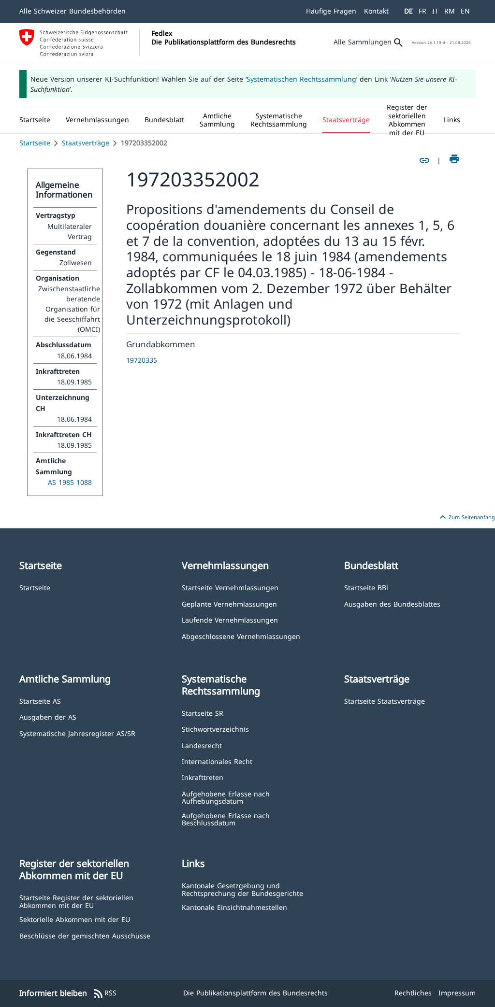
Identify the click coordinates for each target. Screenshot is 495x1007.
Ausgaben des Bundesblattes (392, 603)
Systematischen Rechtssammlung (301, 79)
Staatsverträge (85, 142)
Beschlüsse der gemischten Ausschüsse (84, 935)
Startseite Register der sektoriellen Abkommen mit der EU (76, 901)
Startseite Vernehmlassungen (230, 587)
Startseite (34, 142)
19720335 (141, 360)
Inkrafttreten (202, 777)
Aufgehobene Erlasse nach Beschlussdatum (226, 819)
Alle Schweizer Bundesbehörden (72, 10)
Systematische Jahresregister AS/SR (77, 733)
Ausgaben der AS (47, 716)
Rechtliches (413, 992)
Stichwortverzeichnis (215, 728)
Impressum (457, 992)
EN (465, 10)
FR (422, 10)
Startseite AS (40, 700)
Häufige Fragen (331, 10)
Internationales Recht (217, 761)
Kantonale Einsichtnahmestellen (234, 907)
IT (435, 10)
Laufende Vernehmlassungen (230, 619)
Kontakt (376, 10)
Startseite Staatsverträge (384, 700)
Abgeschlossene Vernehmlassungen (241, 636)
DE (408, 10)
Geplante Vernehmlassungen (229, 603)
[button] (97, 119)
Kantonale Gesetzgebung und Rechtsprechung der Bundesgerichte (242, 889)
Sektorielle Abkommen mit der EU (74, 919)
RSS (104, 993)
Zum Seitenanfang (466, 517)
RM (449, 10)
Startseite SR (202, 713)
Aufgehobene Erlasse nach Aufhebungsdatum (226, 797)
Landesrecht (202, 745)
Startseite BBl (366, 587)
